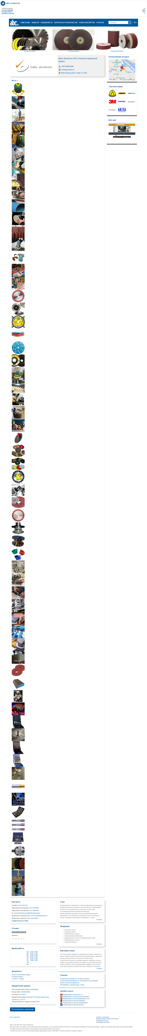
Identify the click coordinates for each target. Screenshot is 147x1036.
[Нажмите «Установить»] (18, 838)
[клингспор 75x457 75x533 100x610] (18, 154)
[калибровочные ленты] (18, 141)
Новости (35, 22)
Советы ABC (25, 22)
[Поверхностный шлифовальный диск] (18, 889)
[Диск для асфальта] (18, 476)
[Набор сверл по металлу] (18, 760)
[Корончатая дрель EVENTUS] (18, 709)
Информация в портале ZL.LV (72, 994)
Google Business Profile (20, 921)
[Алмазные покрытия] (18, 554)
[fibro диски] (18, 89)
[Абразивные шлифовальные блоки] (18, 334)
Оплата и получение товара (21, 974)
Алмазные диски (30, 51)
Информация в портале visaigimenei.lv (75, 1003)
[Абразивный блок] (18, 399)
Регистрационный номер (21, 989)
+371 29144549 (34, 908)
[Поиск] (130, 22)
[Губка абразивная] (18, 580)
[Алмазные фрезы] (18, 541)
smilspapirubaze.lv (67, 70)
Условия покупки (17, 977)
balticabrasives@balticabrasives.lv (29, 913)
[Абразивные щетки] (18, 412)
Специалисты (47, 22)
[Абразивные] (18, 425)
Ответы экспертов (87, 22)
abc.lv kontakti (15, 1017)
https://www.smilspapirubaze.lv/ (37, 915)
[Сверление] (18, 799)
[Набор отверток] (18, 812)
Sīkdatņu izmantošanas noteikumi (107, 1019)
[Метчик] (18, 825)
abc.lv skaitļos (13, 3)
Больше (99, 919)
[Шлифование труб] (18, 696)
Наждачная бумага (117, 51)
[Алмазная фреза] (18, 528)
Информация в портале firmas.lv (73, 1005)
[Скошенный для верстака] (18, 257)
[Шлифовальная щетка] (18, 567)
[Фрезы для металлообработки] (18, 773)
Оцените (15, 935)
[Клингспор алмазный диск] (18, 734)
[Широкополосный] (18, 231)
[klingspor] (18, 180)
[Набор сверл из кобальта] (18, 747)
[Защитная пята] (18, 438)
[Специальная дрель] (18, 786)
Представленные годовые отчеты (24, 1001)
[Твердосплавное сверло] (18, 850)
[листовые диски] (18, 193)
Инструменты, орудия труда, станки (72, 985)
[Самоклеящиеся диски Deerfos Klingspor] (18, 347)
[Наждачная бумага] (18, 631)
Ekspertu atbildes (8, 13)
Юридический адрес (19, 997)
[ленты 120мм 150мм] (18, 205)
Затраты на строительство (65, 22)
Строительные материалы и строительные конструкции (79, 980)
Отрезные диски (73, 51)
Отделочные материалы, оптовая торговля (74, 978)
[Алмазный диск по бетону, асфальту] (18, 296)
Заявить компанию (102, 1017)
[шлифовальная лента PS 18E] (18, 270)
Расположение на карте (119, 57)
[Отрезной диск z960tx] (18, 322)
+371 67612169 (67, 66)
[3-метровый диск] (18, 670)
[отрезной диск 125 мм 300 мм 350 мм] (18, 128)
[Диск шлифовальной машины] (18, 592)
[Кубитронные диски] (18, 502)
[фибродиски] (18, 102)
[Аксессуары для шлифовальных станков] (18, 605)
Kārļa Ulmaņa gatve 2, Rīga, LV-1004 (74, 73)
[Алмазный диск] (18, 515)
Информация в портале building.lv (73, 1000)
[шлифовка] (18, 244)
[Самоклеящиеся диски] (18, 218)
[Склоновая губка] (18, 618)
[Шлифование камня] (18, 463)
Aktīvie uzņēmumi (7, 10)
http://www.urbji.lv (32, 918)
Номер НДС (16, 992)
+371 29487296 (34, 910)
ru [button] (135, 22)
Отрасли (100, 22)
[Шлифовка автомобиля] (18, 489)
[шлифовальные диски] (18, 283)
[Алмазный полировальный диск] (18, 863)
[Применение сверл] (18, 876)
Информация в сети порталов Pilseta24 (75, 996)
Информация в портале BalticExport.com (76, 998)
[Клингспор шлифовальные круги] (18, 167)
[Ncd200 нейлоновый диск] (18, 360)
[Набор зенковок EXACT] (18, 721)
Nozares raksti (7, 12)
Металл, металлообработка (69, 983)
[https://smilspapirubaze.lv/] (122, 132)
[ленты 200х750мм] (18, 373)
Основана (15, 994)
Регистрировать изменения (22, 1009)
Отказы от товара (18, 979)
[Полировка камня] (18, 451)
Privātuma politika (102, 1020)
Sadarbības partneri (103, 1022)
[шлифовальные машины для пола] (18, 115)
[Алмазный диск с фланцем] (18, 309)
